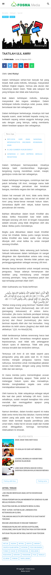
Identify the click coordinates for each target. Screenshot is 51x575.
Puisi (34, 555)
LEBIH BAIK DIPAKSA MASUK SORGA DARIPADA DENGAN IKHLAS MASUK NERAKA (32, 469)
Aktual (5, 543)
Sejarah (6, 558)
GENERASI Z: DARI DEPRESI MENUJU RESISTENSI (24, 155)
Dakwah (37, 543)
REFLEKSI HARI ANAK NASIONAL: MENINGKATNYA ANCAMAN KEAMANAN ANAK (24, 142)
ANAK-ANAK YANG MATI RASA (26, 440)
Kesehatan (7, 555)
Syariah (12, 16)
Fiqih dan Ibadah (36, 547)
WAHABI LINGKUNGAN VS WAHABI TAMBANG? (19, 523)
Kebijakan (34, 551)
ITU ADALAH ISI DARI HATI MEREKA (28, 449)
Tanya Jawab (25, 558)
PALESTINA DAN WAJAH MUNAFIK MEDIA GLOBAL (21, 506)
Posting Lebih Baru (10, 481)
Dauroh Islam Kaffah (11, 547)
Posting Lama (42, 481)
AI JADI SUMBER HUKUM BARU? (20, 150)
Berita (29, 543)
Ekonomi (24, 547)
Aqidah (13, 543)
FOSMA (5, 551)
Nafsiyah (5, 16)
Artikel (21, 543)
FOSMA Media (30, 569)
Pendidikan (26, 555)
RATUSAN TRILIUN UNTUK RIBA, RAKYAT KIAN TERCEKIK (23, 533)
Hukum (12, 551)
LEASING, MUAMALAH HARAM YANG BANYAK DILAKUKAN (28, 460)
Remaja (41, 555)
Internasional (23, 551)
